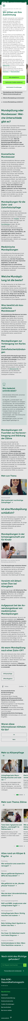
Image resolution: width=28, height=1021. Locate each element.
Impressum (6, 71)
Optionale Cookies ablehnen (14, 82)
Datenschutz (6, 65)
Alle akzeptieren (14, 77)
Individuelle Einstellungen (14, 87)
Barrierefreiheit (15, 71)
